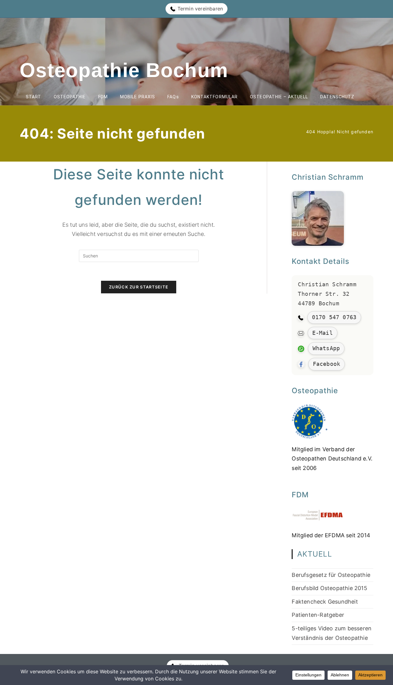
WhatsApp (326, 348)
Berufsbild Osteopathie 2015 (329, 588)
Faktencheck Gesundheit (325, 601)
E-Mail (322, 333)
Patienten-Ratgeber (318, 615)
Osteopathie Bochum (124, 70)
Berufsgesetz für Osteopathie (331, 575)
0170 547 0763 (334, 317)
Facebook (326, 364)
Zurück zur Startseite (138, 286)
